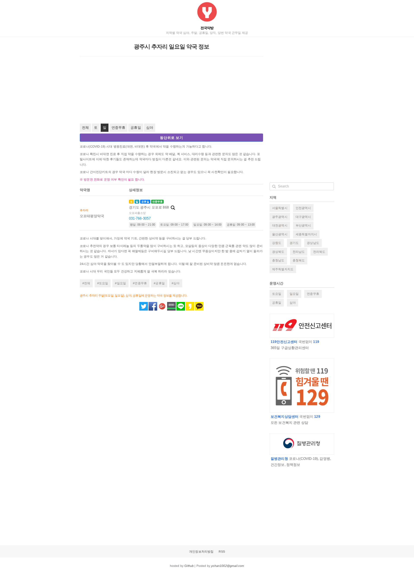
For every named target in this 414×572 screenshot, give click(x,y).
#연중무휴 (140, 283)
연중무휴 (118, 127)
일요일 (294, 293)
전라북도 (319, 251)
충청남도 (278, 260)
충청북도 (299, 260)
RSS (222, 551)
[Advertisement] (171, 90)
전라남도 (299, 251)
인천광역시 (303, 208)
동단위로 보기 (171, 138)
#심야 (175, 283)
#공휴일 (159, 283)
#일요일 (120, 283)
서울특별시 (279, 208)
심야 (149, 127)
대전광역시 (279, 225)
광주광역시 (279, 216)
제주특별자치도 (282, 269)
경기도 (294, 243)
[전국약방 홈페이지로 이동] (207, 13)
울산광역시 (279, 234)
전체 (85, 127)
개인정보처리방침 (201, 551)
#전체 (86, 283)
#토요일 (102, 283)
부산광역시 (303, 225)
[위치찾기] (173, 208)
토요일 (276, 293)
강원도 (276, 243)
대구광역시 (303, 216)
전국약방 (207, 28)
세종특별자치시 (306, 234)
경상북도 (278, 251)
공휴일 (135, 127)
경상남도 (313, 243)
